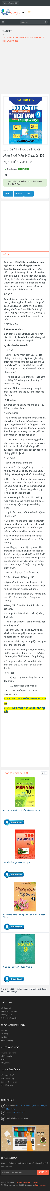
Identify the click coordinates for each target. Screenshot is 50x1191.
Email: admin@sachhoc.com (17, 1118)
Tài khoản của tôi (7, 1075)
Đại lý (3, 1059)
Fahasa (8, 193)
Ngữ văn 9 (23, 169)
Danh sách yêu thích (9, 1082)
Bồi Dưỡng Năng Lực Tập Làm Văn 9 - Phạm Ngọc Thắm (24, 916)
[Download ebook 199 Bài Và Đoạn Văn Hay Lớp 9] (25, 844)
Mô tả (6, 254)
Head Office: (11, 1105)
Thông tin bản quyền (9, 1018)
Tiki (29, 193)
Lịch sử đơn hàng (7, 1078)
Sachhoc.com (40, 1185)
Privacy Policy (6, 1015)
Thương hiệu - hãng (8, 1053)
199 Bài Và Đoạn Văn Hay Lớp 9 (16, 862)
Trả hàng (4, 1034)
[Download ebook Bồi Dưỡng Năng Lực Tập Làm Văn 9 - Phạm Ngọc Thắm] (25, 897)
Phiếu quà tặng (7, 1040)
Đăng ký (43, 1172)
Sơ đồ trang (6, 1037)
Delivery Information (9, 1011)
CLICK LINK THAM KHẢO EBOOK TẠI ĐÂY (25, 698)
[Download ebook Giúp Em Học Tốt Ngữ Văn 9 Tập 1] (25, 949)
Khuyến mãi (5, 1063)
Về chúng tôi (6, 1008)
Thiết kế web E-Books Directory (27, 1182)
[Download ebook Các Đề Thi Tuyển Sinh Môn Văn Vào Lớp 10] (25, 792)
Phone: (9, 1112)
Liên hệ (4, 1030)
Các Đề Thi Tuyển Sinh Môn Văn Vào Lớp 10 (21, 810)
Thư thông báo (7, 1085)
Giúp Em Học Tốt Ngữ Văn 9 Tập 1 (17, 967)
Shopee (18, 193)
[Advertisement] (25, 69)
